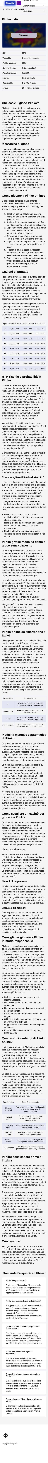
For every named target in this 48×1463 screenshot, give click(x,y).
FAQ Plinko (27, 11)
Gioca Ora (10, 3)
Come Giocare (29, 6)
